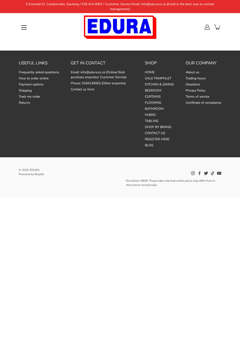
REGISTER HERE (157, 139)
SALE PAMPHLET (158, 78)
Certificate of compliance (203, 102)
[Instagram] (193, 173)
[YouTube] (219, 173)
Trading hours (196, 78)
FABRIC (150, 115)
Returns (24, 102)
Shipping (25, 90)
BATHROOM (154, 109)
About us (192, 72)
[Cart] (217, 27)
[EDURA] (120, 27)
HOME (150, 72)
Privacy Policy (196, 90)
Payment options (31, 84)
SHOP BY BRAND (158, 127)
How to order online (34, 78)
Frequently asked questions (39, 72)
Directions (193, 84)
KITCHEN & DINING (159, 84)
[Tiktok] (212, 173)
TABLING (151, 121)
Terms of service (197, 96)
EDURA (35, 170)
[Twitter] (206, 173)
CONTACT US (155, 133)
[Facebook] (199, 173)
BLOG (149, 145)
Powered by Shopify (31, 174)
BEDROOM (153, 90)
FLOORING (153, 102)
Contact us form (82, 89)
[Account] (207, 27)
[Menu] (24, 27)
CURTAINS (153, 96)
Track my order (29, 96)
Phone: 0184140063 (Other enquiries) (98, 83)
